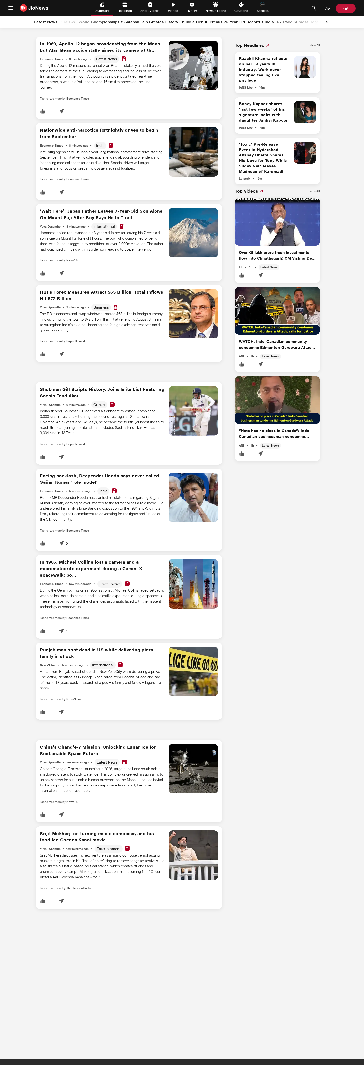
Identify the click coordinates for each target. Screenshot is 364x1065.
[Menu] (11, 8)
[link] (327, 22)
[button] (43, 111)
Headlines (125, 11)
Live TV (191, 11)
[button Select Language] (328, 8)
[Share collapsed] (61, 111)
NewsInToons (216, 11)
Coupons (241, 11)
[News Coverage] (124, 59)
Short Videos (149, 11)
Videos (173, 11)
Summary (102, 11)
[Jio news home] (34, 8)
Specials (263, 11)
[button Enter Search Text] (314, 8)
